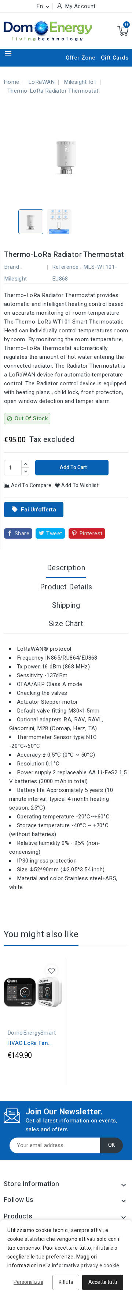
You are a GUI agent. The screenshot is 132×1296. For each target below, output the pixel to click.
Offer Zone (81, 58)
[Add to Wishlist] (51, 971)
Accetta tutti (102, 1282)
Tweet (54, 533)
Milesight (15, 279)
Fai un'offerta (33, 510)
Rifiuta (66, 1282)
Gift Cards (114, 58)
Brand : (13, 267)
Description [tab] (66, 568)
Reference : (66, 267)
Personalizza (28, 1282)
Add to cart (73, 467)
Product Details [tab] (66, 587)
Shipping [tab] (66, 605)
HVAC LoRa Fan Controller (27, 1043)
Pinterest (91, 533)
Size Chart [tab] (66, 623)
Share (22, 533)
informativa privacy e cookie (86, 1266)
